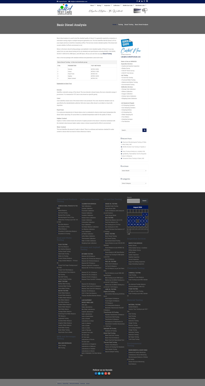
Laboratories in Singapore (89, 344)
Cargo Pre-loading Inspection (137, 261)
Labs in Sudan (86, 325)
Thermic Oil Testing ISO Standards (114, 347)
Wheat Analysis (62, 210)
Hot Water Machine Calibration (90, 227)
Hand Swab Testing (63, 254)
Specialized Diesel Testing (112, 241)
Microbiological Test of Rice (66, 217)
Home (114, 24)
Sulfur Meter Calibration (88, 236)
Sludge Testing (133, 323)
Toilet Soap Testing (134, 339)
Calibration (116, 5)
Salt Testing (61, 274)
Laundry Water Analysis (64, 325)
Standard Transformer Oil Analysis (114, 314)
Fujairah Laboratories (87, 311)
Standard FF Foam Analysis (136, 277)
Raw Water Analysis (63, 300)
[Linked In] (142, 1)
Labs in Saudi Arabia (87, 316)
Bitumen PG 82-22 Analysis (89, 277)
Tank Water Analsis (63, 309)
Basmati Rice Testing (64, 215)
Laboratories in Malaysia (88, 346)
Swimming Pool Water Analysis (67, 314)
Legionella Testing (63, 318)
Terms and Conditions (74, 383)
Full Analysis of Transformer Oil (114, 321)
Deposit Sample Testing (112, 351)
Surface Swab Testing (64, 251)
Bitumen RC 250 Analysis (89, 284)
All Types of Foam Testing (136, 291)
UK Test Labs (85, 335)
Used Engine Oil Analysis (112, 298)
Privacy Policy (65, 383)
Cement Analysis (133, 307)
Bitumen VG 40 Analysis (88, 291)
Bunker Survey (133, 245)
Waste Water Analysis (64, 307)
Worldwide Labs (140, 5)
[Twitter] (139, 1)
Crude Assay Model (110, 215)
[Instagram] (147, 1)
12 (134, 221)
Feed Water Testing (63, 327)
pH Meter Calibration (87, 234)
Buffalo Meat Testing (64, 284)
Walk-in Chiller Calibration (89, 241)
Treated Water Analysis (64, 304)
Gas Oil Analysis (109, 259)
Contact (87, 383)
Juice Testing (62, 345)
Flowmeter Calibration (88, 210)
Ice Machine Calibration (88, 229)
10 (128, 221)
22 (143, 224)
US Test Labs (85, 337)
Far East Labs (85, 341)
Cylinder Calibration (87, 208)
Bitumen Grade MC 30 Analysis (90, 265)
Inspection (107, 5)
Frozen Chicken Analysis (65, 258)
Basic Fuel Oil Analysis (111, 264)
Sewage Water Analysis (65, 311)
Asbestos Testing (134, 321)
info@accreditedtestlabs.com (78, 1)
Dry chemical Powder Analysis (137, 284)
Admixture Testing (134, 332)
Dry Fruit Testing (62, 213)
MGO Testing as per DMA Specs (114, 278)
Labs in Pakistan (86, 330)
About (92, 5)
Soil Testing (132, 318)
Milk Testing (61, 348)
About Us (59, 383)
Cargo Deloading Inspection (136, 264)
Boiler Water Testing (64, 330)
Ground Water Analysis (64, 295)
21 (140, 224)
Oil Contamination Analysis (112, 305)
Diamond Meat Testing (64, 286)
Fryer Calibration (86, 224)
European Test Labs (87, 332)
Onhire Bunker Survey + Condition (138, 248)
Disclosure (82, 383)
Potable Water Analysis (64, 297)
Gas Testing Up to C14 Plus (112, 224)
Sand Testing (132, 316)
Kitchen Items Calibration (89, 217)
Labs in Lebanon (86, 323)
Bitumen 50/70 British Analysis (90, 261)
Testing (99, 5)
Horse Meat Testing (63, 288)
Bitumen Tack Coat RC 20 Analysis (91, 286)
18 (131, 224)
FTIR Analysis (109, 303)
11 (131, 221)
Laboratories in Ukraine (88, 351)
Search (129, 197)
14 (140, 221)
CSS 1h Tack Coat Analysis (89, 293)
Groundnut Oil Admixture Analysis (67, 231)
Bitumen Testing (133, 325)
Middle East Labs (127, 5)
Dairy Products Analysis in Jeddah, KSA (134, 151)
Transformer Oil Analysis (112, 319)
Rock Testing (132, 314)
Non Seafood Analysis (64, 249)
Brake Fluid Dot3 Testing (112, 335)
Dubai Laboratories (87, 307)
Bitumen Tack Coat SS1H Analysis (91, 288)
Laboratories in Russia (88, 339)
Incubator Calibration (87, 215)
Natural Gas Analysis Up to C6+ (113, 220)
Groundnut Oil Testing (64, 233)
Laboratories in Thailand (88, 348)
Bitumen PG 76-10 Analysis (89, 272)
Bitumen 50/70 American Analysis (91, 258)
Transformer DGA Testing (112, 317)
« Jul (128, 234)
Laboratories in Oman (88, 321)
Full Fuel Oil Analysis (111, 266)
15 (143, 221)
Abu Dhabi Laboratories (88, 309)
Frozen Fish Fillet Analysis (65, 270)
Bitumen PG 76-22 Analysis (89, 274)
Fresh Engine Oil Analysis (112, 301)
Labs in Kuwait (86, 318)
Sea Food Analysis (63, 247)
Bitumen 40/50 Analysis (88, 256)
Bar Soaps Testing (134, 337)
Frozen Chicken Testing (64, 279)
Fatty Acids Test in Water (65, 332)
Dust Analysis (132, 364)
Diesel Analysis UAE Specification (114, 252)
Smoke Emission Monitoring (136, 361)
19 (134, 224)
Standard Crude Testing (111, 206)
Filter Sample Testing (111, 349)
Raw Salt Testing (63, 277)
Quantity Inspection (134, 257)
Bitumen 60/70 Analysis (88, 263)
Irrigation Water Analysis (65, 323)
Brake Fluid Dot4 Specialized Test (114, 340)
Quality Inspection (134, 254)
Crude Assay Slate (110, 208)
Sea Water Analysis (63, 302)
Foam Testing (132, 275)
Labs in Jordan (86, 328)
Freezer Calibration (87, 213)
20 (137, 224)
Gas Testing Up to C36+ (111, 227)
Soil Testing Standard (134, 327)
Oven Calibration (86, 231)
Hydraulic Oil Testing (111, 331)
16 (146, 221)
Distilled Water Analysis (65, 321)
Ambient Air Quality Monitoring (137, 352)
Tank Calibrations (86, 206)
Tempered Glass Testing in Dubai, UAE (133, 158)
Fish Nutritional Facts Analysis (66, 272)
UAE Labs (84, 305)
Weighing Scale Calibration (89, 243)
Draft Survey (132, 252)
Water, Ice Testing (63, 256)
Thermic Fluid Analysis (111, 344)
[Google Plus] (144, 1)
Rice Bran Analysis (63, 224)
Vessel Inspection (134, 259)
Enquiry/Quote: (63, 1)
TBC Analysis (62, 316)
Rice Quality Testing (63, 226)
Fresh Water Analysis (64, 293)
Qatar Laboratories (87, 314)
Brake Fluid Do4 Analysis (112, 338)
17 (128, 224)
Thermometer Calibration (88, 238)
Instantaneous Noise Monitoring (137, 355)
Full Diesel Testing (110, 238)
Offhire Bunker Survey (135, 250)
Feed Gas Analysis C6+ (111, 222)
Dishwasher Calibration (88, 222)
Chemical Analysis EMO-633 (136, 286)
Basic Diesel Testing (111, 236)
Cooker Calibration (87, 220)
